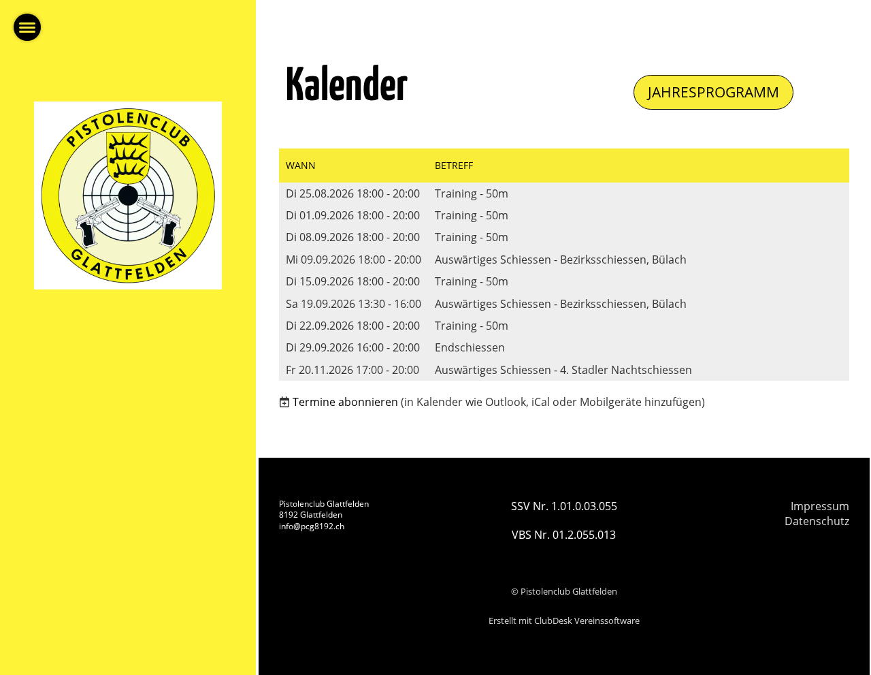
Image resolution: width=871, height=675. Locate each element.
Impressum (820, 506)
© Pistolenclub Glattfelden (564, 591)
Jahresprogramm (713, 91)
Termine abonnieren (345, 401)
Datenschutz (817, 521)
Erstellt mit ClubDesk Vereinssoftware (564, 620)
